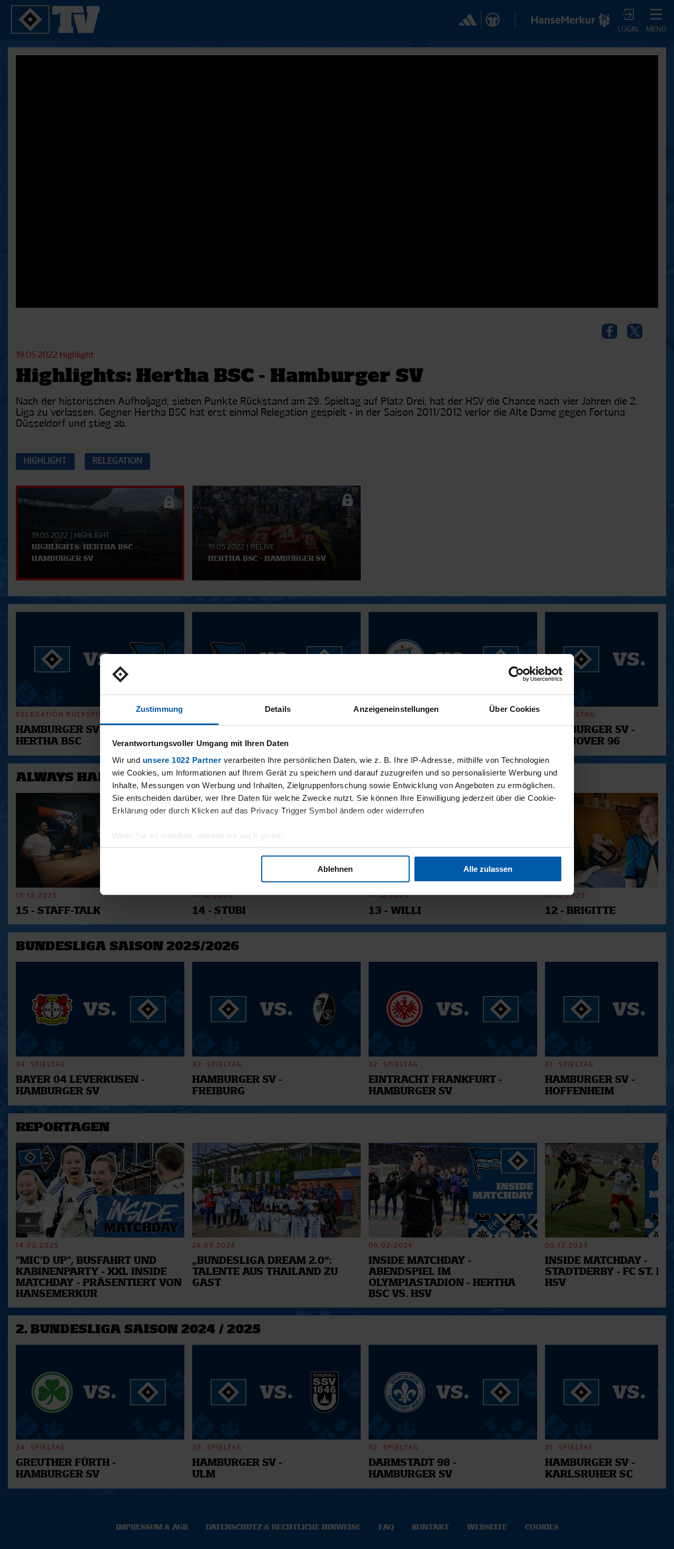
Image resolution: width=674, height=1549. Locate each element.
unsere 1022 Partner (182, 760)
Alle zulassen (487, 868)
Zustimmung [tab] (159, 709)
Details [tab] (278, 709)
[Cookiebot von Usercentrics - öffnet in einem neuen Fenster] (516, 674)
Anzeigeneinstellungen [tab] (396, 709)
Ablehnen (335, 868)
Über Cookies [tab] (514, 709)
